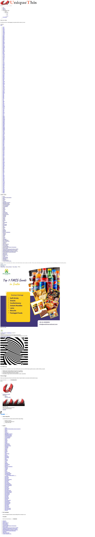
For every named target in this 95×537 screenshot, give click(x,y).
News (6, 431)
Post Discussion (7, 502)
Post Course (7, 482)
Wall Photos (9, 332)
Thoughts (6, 447)
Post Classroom (7, 483)
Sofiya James (4, 332)
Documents (7, 457)
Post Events (7, 486)
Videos (6, 439)
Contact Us (5, 521)
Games (6, 462)
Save (5, 194)
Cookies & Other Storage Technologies (9, 525)
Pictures (6, 440)
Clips (6, 461)
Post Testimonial (8, 500)
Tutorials (6, 467)
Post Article (7, 477)
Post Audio (7, 489)
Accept (1, 263)
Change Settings (3, 264)
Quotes (6, 450)
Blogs (6, 429)
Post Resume (7, 501)
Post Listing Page (8, 490)
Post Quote (7, 497)
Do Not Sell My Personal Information (9, 530)
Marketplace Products (8, 433)
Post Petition (7, 504)
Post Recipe (7, 498)
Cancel (2, 194)
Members (6, 463)
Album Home (2, 266)
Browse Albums (9, 266)
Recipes (6, 451)
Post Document (7, 503)
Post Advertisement (8, 479)
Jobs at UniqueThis (6, 532)
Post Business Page (8, 492)
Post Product (7, 480)
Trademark (4, 531)
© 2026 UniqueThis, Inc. (7, 533)
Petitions (6, 459)
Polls (6, 452)
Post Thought (7, 494)
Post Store (6, 481)
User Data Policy (6, 524)
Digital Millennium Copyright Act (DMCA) (10, 529)
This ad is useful (8, 397)
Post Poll (6, 499)
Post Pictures (7, 488)
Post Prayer (7, 495)
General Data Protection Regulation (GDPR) (10, 527)
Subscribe (4, 409)
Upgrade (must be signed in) (5, 336)
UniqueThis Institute (8, 435)
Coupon (6, 460)
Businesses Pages (8, 445)
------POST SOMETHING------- (10, 475)
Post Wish (6, 496)
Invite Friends (7, 464)
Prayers (6, 448)
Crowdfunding (7, 437)
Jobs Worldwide (7, 474)
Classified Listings (8, 473)
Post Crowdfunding (8, 485)
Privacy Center (5, 526)
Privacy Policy (5, 523)
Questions (6, 446)
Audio (6, 441)
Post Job (6, 510)
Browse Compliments (8, 466)
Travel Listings (7, 472)
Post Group (7, 507)
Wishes (6, 449)
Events (6, 438)
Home (6, 427)
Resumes (6, 455)
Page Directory (7, 444)
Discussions (7, 456)
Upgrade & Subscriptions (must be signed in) (12, 428)
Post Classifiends (8, 509)
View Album (15, 266)
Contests (6, 468)
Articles (6, 430)
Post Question (7, 493)
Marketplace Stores (8, 434)
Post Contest (7, 506)
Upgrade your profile (6, 394)
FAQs (6, 470)
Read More (2, 265)
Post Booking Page (8, 484)
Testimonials (7, 453)
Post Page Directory (8, 491)
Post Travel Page (8, 508)
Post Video (7, 487)
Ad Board (6, 432)
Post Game (7, 505)
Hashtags (6, 465)
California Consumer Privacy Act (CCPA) (10, 528)
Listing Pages (7, 443)
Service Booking (8, 436)
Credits (6, 469)
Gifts (6, 458)
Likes (6, 454)
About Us (4, 520)
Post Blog (6, 476)
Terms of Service (6, 522)
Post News (7, 478)
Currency (2, 24)
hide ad (6, 396)
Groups (6, 471)
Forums (6, 442)
